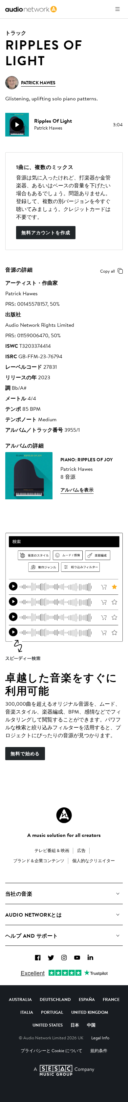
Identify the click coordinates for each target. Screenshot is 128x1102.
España (87, 999)
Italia (26, 1012)
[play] (17, 124)
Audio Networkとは (33, 914)
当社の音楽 (18, 893)
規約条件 (98, 1050)
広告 (81, 850)
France (111, 999)
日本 (75, 1025)
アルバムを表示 (77, 490)
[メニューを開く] (117, 9)
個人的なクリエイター (93, 860)
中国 (91, 1025)
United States (47, 1025)
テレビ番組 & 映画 (51, 850)
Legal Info (100, 1038)
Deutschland (55, 999)
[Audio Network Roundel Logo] (64, 815)
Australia (20, 999)
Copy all (107, 271)
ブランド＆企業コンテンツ (38, 860)
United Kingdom (89, 1012)
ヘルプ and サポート (31, 935)
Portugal (52, 1012)
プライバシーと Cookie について (51, 1050)
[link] (31, 9)
